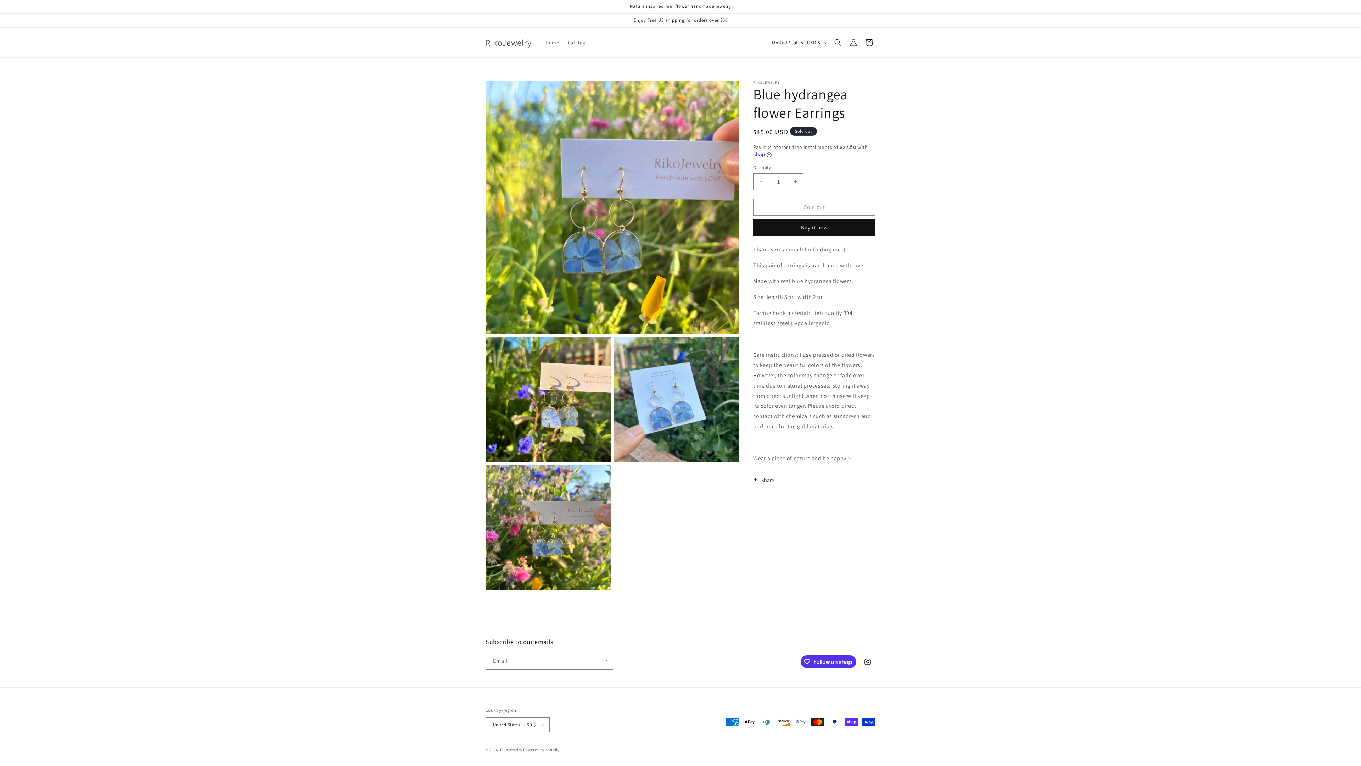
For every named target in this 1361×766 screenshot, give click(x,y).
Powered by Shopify (541, 749)
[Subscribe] (605, 661)
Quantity (762, 168)
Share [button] (767, 480)
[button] (838, 42)
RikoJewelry (511, 749)
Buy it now (814, 227)
